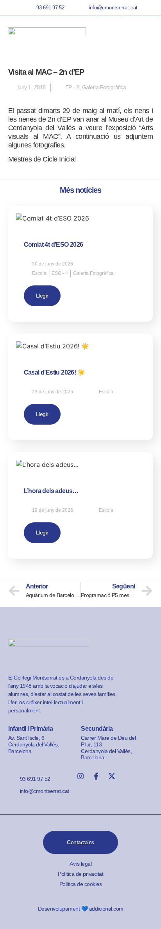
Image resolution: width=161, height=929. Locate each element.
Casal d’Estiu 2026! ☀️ (54, 372)
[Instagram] (80, 776)
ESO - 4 (60, 273)
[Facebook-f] (96, 776)
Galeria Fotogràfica (104, 87)
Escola (39, 273)
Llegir (42, 295)
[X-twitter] (111, 776)
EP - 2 (72, 87)
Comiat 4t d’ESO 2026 (53, 244)
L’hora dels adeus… (51, 491)
